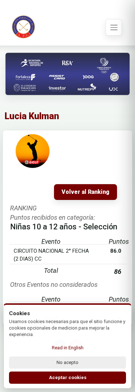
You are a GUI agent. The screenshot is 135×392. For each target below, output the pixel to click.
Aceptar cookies (67, 377)
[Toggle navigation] (113, 27)
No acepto (67, 362)
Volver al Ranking (85, 192)
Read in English (68, 347)
